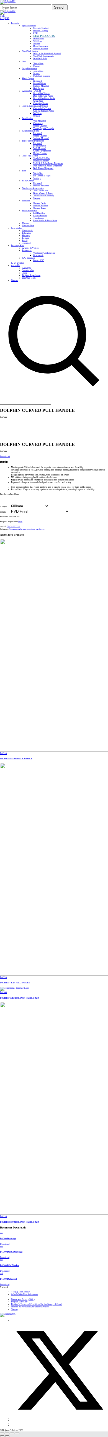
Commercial (27, 230)
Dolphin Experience (31, 275)
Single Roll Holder (41, 158)
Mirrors (36, 43)
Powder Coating (40, 30)
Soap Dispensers (29, 68)
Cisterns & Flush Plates (43, 111)
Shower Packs (39, 203)
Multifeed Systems (41, 76)
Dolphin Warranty (19, 1301)
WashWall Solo (40, 58)
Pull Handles (39, 213)
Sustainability (28, 270)
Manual (36, 66)
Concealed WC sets (42, 108)
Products (15, 23)
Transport (26, 243)
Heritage (26, 235)
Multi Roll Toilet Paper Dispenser (48, 163)
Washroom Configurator (44, 253)
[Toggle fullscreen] (7, 1433)
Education (26, 233)
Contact (14, 280)
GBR (2, 16)
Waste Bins (38, 173)
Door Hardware (40, 46)
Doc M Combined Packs (44, 98)
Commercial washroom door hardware (27, 529)
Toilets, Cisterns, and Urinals (35, 106)
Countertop (38, 123)
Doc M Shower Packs (43, 96)
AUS (2, 18)
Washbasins (38, 38)
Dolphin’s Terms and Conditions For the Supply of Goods (36, 1304)
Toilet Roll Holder (30, 156)
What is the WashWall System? (47, 53)
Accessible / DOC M (31, 91)
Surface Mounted (41, 86)
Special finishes (29, 25)
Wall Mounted (39, 121)
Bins (24, 170)
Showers (26, 200)
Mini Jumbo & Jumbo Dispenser (47, 165)
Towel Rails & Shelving (43, 195)
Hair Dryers (38, 88)
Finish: (3, 512)
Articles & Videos (30, 248)
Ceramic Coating (40, 28)
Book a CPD (38, 260)
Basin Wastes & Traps (43, 193)
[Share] (12, 1433)
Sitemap (14, 1309)
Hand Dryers (28, 78)
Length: (3, 506)
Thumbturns (38, 218)
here (20, 521)
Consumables (28, 225)
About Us (15, 265)
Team (24, 273)
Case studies (16, 228)
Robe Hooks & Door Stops (45, 220)
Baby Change (28, 180)
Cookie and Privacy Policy (23, 1299)
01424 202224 (13, 526)
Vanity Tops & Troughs (43, 128)
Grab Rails (38, 101)
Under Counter (40, 126)
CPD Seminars (28, 258)
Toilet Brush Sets (40, 190)
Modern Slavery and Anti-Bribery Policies (30, 1306)
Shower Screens (40, 48)
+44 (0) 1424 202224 (20, 1292)
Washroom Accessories (32, 188)
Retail (24, 240)
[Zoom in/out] (2, 1433)
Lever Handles (40, 215)
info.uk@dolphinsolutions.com (24, 1294)
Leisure (25, 238)
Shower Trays (39, 208)
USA (7, 18)
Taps (24, 61)
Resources (27, 250)
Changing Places (40, 103)
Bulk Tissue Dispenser (43, 168)
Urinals (36, 116)
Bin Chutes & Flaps (41, 175)
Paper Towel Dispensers (33, 141)
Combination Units (30, 131)
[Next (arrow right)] (7, 1436)
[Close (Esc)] (17, 1433)
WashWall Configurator (44, 56)
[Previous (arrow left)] (2, 1436)
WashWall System (30, 51)
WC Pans (37, 41)
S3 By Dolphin (17, 263)
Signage (36, 198)
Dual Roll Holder (41, 161)
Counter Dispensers (42, 151)
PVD (35, 33)
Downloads (38, 255)
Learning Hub (17, 245)
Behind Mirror (39, 83)
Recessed (37, 81)
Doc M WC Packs (41, 93)
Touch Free (38, 63)
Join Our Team (28, 278)
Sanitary (37, 178)
